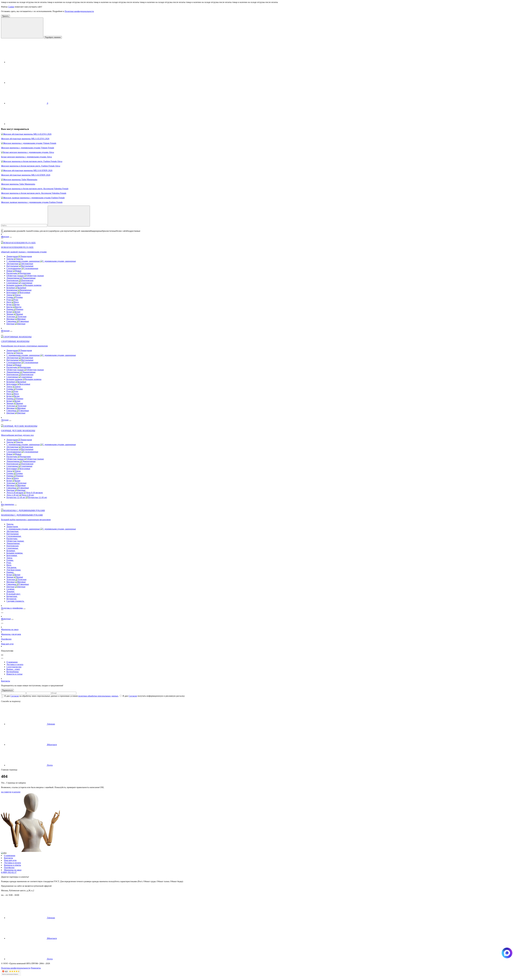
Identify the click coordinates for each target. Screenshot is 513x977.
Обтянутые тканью (15, 275)
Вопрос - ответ (13, 669)
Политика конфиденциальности (15, 968)
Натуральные (12, 266)
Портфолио (6, 639)
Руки (8, 299)
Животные (6, 619)
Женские (5, 236)
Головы (10, 297)
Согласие (14, 696)
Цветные (10, 324)
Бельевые (10, 287)
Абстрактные (12, 263)
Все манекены (7, 504)
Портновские (12, 280)
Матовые (10, 319)
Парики (10, 309)
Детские (5, 420)
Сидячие (10, 589)
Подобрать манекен (53, 37)
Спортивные (12, 283)
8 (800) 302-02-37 (9, 872)
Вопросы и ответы (12, 865)
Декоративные (13, 278)
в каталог (16, 792)
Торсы (9, 295)
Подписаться (7, 690)
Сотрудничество (13, 667)
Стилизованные (14, 268)
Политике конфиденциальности (79, 11)
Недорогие (11, 599)
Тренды (10, 259)
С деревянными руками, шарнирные (23, 261)
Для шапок (11, 567)
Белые (9, 312)
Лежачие (10, 591)
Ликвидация (12, 256)
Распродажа (12, 273)
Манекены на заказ (9, 629)
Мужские (5, 330)
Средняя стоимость (15, 601)
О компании (12, 662)
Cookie (11, 7)
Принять (5, 16)
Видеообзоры (12, 671)
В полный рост (13, 594)
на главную (6, 792)
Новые (9, 271)
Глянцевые (11, 321)
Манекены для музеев (11, 634)
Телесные (11, 316)
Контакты (5, 681)
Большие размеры (14, 285)
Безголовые (12, 292)
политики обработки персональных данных (98, 696)
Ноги (9, 302)
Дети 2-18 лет (12, 495)
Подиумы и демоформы (12, 608)
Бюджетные (12, 596)
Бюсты (9, 307)
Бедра (9, 304)
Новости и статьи (14, 674)
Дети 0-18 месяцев (15, 492)
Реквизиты (36, 968)
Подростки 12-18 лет (16, 497)
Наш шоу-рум (7, 644)
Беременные (12, 290)
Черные (10, 314)
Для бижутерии (13, 570)
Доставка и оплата (14, 664)
